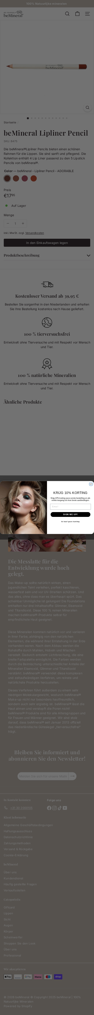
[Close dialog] (91, 484)
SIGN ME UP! (70, 514)
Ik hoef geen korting (70, 522)
